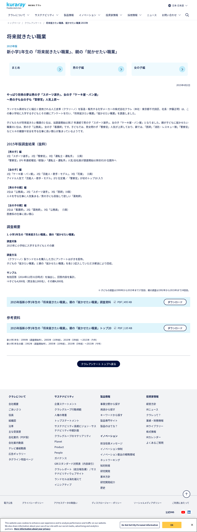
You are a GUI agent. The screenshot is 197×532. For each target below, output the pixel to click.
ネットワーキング (110, 460)
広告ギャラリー (17, 454)
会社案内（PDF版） (19, 437)
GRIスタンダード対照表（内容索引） (74, 463)
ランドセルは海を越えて (67, 479)
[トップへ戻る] (186, 494)
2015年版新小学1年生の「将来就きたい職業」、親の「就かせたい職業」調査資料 (60, 302)
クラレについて (16, 15)
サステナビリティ (44, 15)
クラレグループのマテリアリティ (72, 436)
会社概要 (13, 404)
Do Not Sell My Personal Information (140, 524)
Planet (58, 441)
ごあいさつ (15, 409)
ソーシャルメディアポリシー (148, 502)
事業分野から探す (110, 404)
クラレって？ (153, 415)
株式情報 (151, 431)
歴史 (102, 487)
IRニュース (152, 409)
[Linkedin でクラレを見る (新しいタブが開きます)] (189, 512)
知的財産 (105, 465)
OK (171, 524)
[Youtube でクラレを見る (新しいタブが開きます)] (183, 512)
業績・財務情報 (154, 420)
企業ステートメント (65, 404)
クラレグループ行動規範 (67, 409)
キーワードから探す (111, 415)
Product (59, 447)
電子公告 (8, 502)
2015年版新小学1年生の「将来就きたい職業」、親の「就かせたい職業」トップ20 (60, 328)
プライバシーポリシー (33, 502)
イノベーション (87, 15)
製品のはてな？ (109, 426)
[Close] (192, 524)
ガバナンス (60, 458)
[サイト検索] (187, 15)
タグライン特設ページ (21, 459)
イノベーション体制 (111, 449)
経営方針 (151, 404)
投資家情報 (112, 15)
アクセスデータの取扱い (65, 502)
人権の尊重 (60, 415)
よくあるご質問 (154, 442)
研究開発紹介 (107, 482)
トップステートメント (66, 420)
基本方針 (105, 476)
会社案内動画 (16, 442)
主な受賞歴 (15, 431)
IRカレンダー (153, 437)
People (58, 452)
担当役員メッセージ (111, 443)
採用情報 (132, 15)
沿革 (11, 426)
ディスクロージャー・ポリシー (107, 502)
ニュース (152, 15)
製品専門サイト (109, 420)
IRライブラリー (154, 426)
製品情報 (69, 15)
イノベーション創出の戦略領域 (117, 454)
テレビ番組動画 (17, 448)
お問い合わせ (169, 15)
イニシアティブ (63, 484)
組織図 (12, 420)
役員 (11, 415)
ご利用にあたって (180, 502)
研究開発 (105, 471)
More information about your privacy (32, 528)
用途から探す (107, 409)
